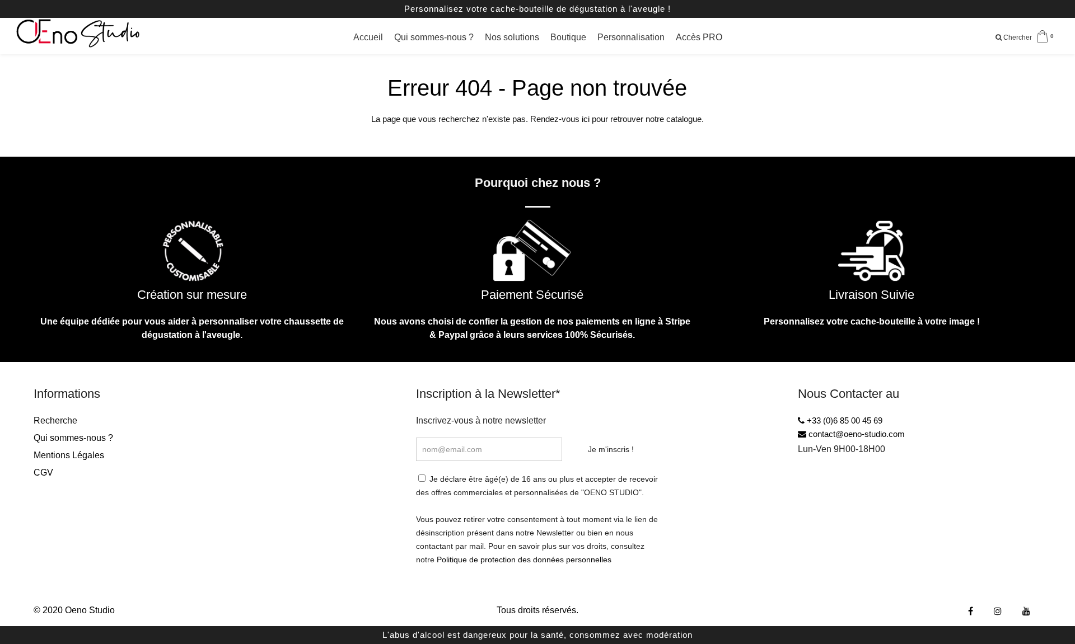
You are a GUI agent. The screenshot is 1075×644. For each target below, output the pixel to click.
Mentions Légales (69, 455)
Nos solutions (512, 37)
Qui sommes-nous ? (434, 37)
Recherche (55, 420)
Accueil (368, 37)
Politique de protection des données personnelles (524, 559)
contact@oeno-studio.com (855, 434)
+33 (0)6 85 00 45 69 (843, 420)
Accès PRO (699, 37)
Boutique (568, 37)
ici (586, 119)
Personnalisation (631, 37)
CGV (43, 472)
